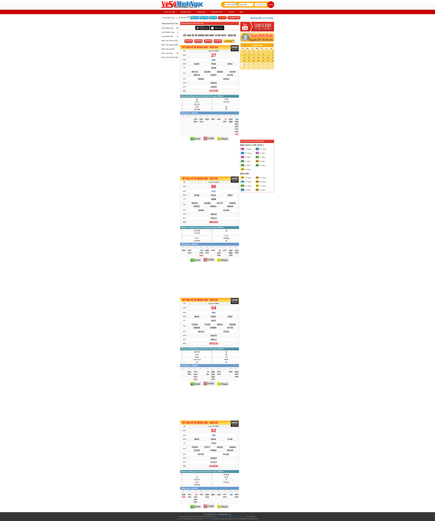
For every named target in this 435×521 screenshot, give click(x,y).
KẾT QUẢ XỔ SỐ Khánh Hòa (200, 47)
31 (267, 51)
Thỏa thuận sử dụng (223, 516)
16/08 (217, 41)
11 (253, 58)
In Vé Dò (211, 138)
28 (253, 51)
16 (244, 61)
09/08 (198, 41)
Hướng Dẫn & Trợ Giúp (261, 18)
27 (249, 51)
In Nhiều (222, 18)
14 (267, 58)
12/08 (208, 41)
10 (249, 58)
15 (272, 58)
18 (253, 61)
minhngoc (207, 519)
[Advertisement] (209, 158)
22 (272, 61)
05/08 (188, 41)
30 (263, 51)
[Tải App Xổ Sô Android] (202, 28)
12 (258, 58)
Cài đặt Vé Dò (233, 18)
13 (263, 58)
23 (244, 64)
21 (267, 61)
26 (244, 51)
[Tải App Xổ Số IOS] (217, 28)
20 (263, 61)
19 (258, 61)
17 (249, 61)
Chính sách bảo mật (239, 516)
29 (258, 51)
